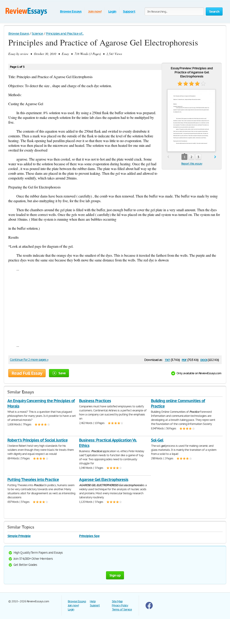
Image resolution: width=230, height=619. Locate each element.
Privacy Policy (120, 605)
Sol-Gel (157, 440)
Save (62, 373)
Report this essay (191, 164)
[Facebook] (149, 608)
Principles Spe (89, 536)
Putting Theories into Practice (33, 479)
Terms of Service (122, 609)
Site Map (117, 601)
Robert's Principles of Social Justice (37, 440)
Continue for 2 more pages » (29, 360)
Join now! (95, 11)
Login (112, 11)
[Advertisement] (115, 307)
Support (129, 11)
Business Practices (95, 400)
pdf (184, 359)
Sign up (115, 575)
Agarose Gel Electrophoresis (103, 479)
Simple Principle (19, 536)
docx (203, 359)
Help (93, 601)
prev (168, 157)
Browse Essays (70, 11)
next (215, 157)
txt (167, 359)
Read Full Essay (27, 373)
